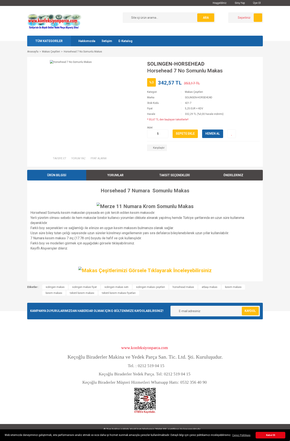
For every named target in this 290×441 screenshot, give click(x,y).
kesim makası (233, 287)
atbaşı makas (209, 287)
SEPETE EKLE (185, 133)
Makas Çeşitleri (194, 91)
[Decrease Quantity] (150, 134)
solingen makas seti (116, 287)
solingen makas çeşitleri (150, 287)
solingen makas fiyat (84, 287)
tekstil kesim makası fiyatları (119, 293)
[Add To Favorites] (231, 134)
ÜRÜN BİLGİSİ (56, 175)
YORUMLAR (115, 175)
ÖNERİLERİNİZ (233, 175)
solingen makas (55, 287)
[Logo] (54, 20)
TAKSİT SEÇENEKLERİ (174, 175)
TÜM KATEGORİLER (49, 41)
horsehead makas (183, 287)
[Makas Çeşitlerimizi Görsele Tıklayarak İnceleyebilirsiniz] (145, 270)
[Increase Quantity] (165, 134)
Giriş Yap (239, 2)
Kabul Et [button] (270, 435)
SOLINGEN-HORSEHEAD (175, 64)
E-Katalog (125, 41)
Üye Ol (256, 2)
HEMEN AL (212, 133)
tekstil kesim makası (82, 293)
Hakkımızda (86, 41)
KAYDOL (250, 311)
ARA (206, 17)
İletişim (107, 41)
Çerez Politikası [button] (241, 435)
